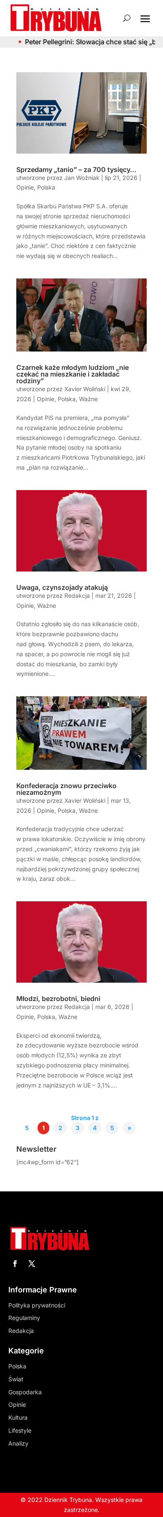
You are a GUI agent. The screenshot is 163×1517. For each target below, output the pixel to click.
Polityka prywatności (36, 1305)
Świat (15, 1379)
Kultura (18, 1417)
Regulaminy (24, 1317)
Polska (46, 187)
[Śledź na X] (31, 1263)
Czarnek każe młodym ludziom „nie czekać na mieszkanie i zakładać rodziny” (72, 374)
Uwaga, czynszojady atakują (62, 587)
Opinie (25, 187)
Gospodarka (25, 1392)
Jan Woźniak (81, 177)
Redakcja (77, 595)
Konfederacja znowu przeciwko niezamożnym (66, 788)
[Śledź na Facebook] (15, 1263)
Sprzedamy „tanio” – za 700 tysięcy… (76, 169)
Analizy (18, 1443)
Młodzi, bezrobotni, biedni (58, 998)
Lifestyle (19, 1430)
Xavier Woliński (84, 388)
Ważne (88, 398)
